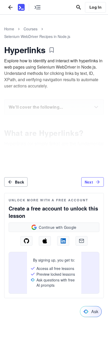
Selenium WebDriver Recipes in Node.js (37, 36)
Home (9, 28)
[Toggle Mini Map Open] (37, 7)
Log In (95, 7)
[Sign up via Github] (26, 241)
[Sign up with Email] (81, 241)
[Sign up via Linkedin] (63, 241)
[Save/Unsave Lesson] (51, 50)
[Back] (10, 7)
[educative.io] (21, 7)
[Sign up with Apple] (45, 241)
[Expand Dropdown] (96, 107)
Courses (30, 28)
